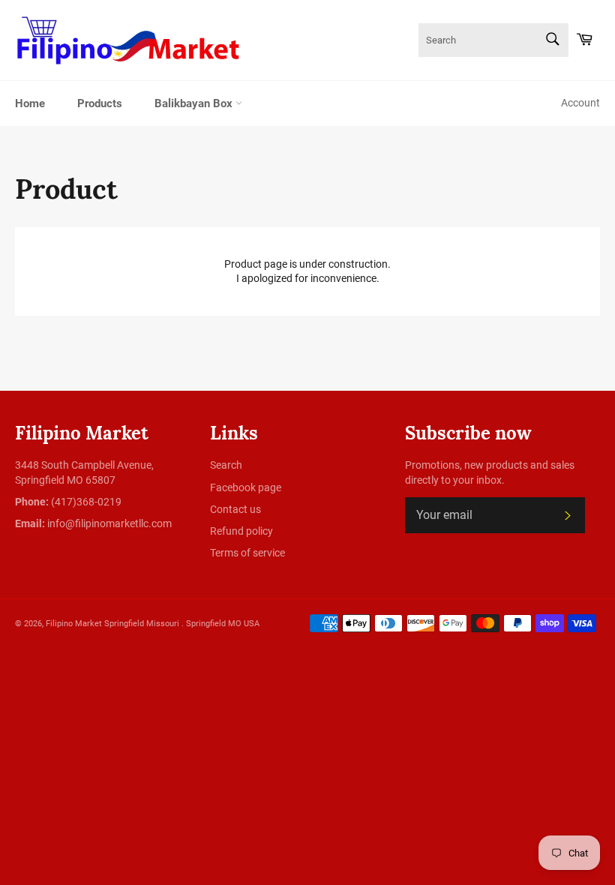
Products (99, 103)
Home (30, 103)
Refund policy (241, 531)
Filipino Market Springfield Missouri (114, 623)
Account (580, 103)
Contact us (235, 509)
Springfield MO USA (223, 623)
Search (226, 465)
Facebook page (245, 488)
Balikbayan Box (195, 103)
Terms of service (247, 553)
